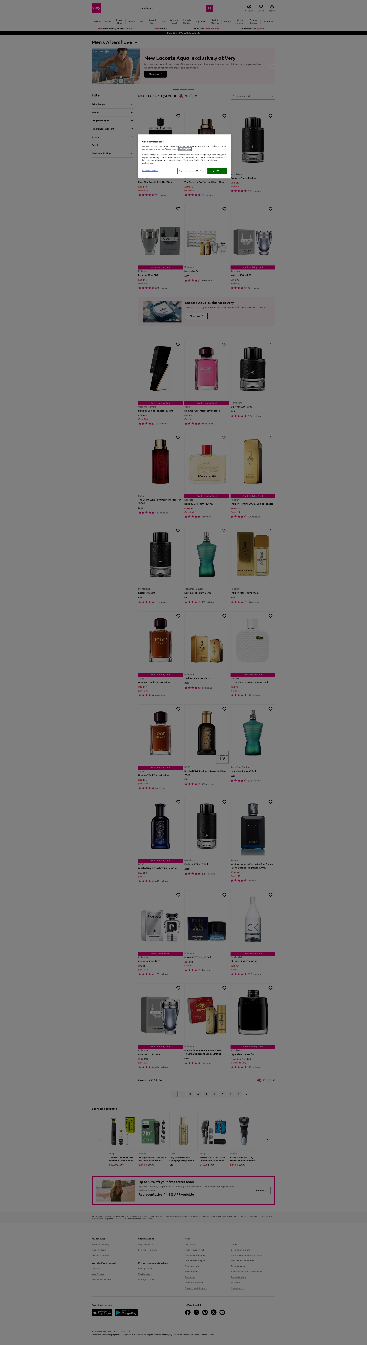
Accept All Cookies (217, 171)
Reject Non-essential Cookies (191, 171)
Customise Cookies (150, 171)
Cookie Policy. (185, 149)
